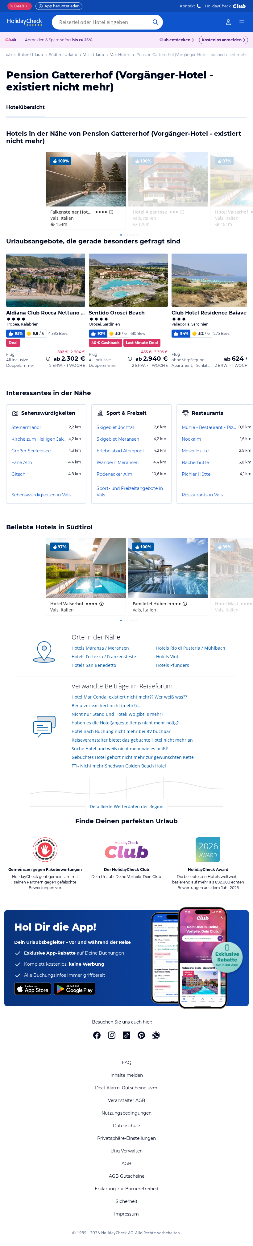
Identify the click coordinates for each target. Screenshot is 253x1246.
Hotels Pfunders (172, 665)
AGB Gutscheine (126, 1176)
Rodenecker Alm (114, 474)
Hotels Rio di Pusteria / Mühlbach (190, 648)
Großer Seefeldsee (31, 451)
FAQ (126, 1062)
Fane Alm (21, 462)
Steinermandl (26, 427)
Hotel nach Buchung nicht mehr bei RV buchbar (121, 731)
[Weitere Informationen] (48, 359)
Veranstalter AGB (126, 1100)
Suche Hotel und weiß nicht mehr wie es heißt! (120, 748)
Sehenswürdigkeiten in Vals (41, 495)
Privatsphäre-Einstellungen (126, 1138)
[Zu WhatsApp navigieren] (156, 1035)
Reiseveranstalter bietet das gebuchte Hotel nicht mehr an (132, 740)
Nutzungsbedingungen (126, 1113)
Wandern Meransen (118, 462)
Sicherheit (127, 1201)
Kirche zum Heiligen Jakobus (39, 439)
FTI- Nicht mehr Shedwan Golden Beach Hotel (119, 766)
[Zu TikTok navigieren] (126, 1035)
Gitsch (18, 474)
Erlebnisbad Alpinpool (120, 451)
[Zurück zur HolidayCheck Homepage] (24, 22)
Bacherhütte (195, 462)
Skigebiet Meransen (118, 439)
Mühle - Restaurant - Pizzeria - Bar (209, 427)
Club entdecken (175, 40)
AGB (126, 1163)
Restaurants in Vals (202, 495)
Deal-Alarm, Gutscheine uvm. (126, 1088)
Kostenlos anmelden (222, 40)
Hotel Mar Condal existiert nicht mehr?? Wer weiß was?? (129, 697)
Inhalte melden (126, 1075)
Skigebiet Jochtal (115, 427)
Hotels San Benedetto (94, 665)
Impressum (126, 1214)
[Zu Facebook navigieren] (97, 1035)
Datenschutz (126, 1125)
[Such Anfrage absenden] (155, 22)
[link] (228, 22)
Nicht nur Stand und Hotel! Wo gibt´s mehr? (117, 714)
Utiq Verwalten (126, 1151)
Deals (17, 6)
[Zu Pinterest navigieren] (141, 1035)
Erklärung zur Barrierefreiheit (127, 1189)
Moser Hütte (195, 451)
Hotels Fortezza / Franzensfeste (104, 656)
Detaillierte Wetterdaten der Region (127, 806)
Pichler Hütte (196, 474)
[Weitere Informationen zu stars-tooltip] (110, 212)
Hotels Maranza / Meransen (100, 648)
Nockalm (191, 439)
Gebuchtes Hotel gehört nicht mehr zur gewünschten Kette (133, 757)
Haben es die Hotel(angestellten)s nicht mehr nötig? (125, 723)
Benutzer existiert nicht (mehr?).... (107, 705)
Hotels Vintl (168, 656)
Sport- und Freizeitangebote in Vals (130, 492)
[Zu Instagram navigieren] (112, 1035)
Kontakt (187, 6)
